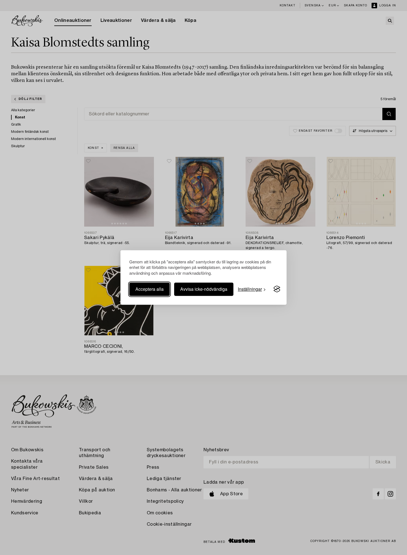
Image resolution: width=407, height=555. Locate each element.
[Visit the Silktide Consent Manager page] (277, 289)
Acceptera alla (149, 289)
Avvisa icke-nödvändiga (203, 289)
